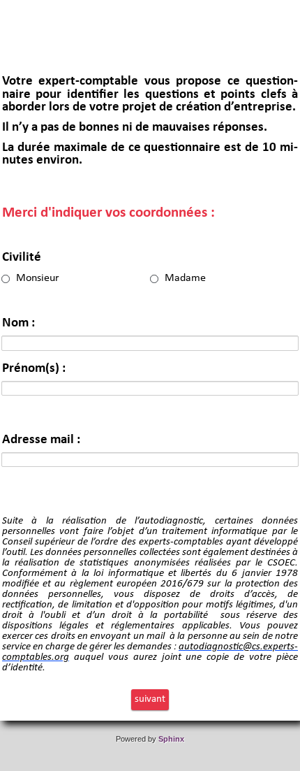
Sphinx (171, 739)
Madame (185, 278)
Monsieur (37, 278)
